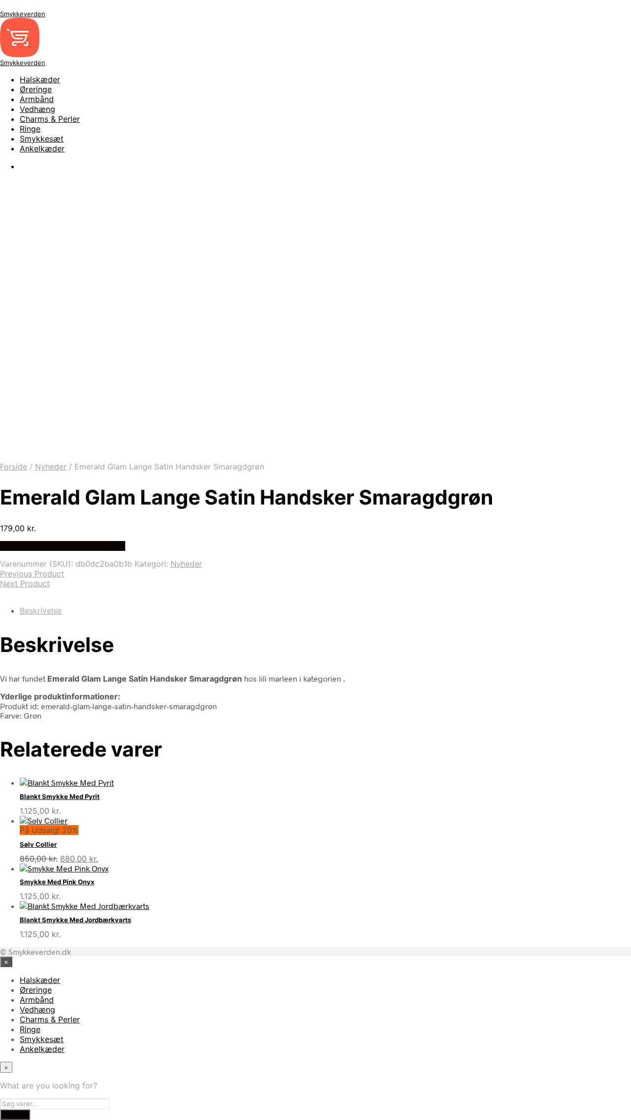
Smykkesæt (42, 139)
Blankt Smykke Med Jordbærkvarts (75, 920)
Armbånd (37, 99)
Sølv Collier (38, 844)
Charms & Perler (50, 119)
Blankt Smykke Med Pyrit (60, 796)
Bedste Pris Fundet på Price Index (62, 546)
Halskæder (40, 79)
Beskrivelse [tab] (41, 610)
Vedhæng (37, 109)
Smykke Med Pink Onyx (57, 882)
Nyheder (51, 466)
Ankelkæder (42, 148)
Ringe (30, 129)
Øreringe (36, 89)
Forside (13, 466)
